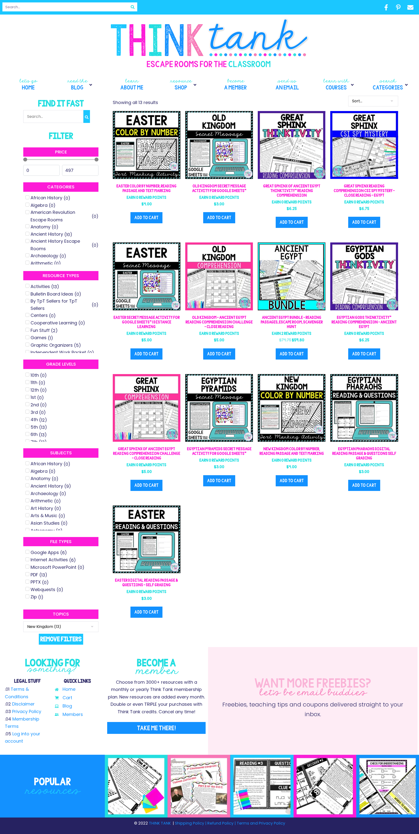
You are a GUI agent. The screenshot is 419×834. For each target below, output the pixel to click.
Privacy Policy (26, 711)
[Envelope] (410, 7)
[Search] (132, 6)
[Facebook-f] (386, 7)
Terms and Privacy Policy (260, 823)
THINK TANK (160, 823)
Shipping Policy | (191, 823)
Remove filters (61, 639)
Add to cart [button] (146, 217)
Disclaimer (23, 704)
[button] (80, 84)
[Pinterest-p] (398, 7)
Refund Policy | (221, 823)
